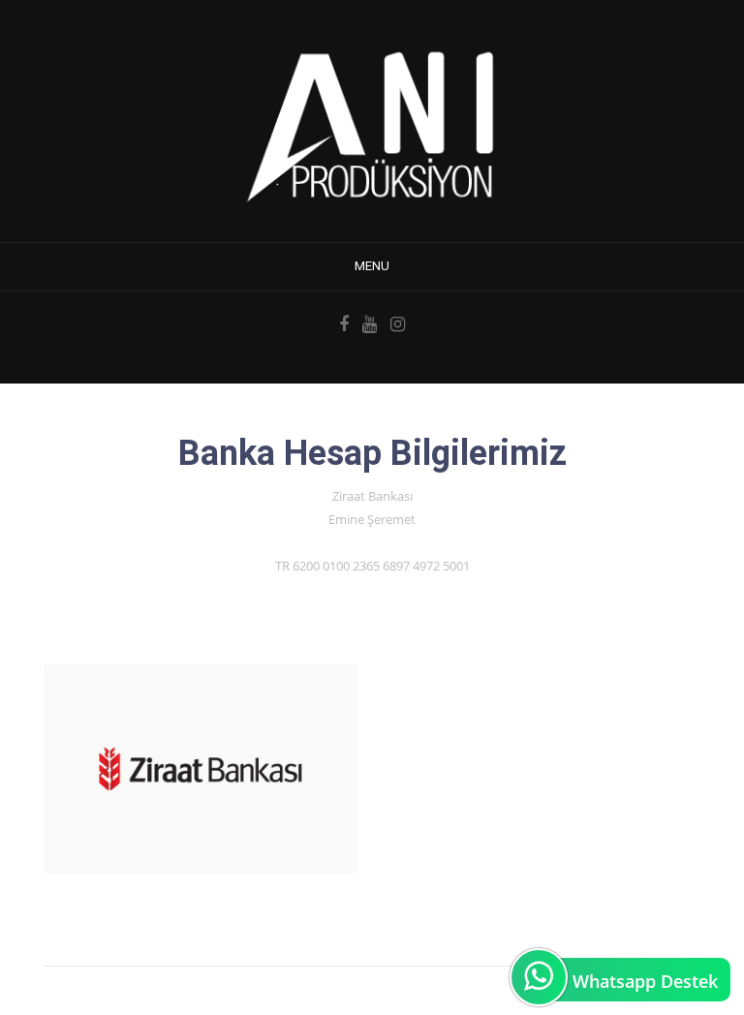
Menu (372, 266)
